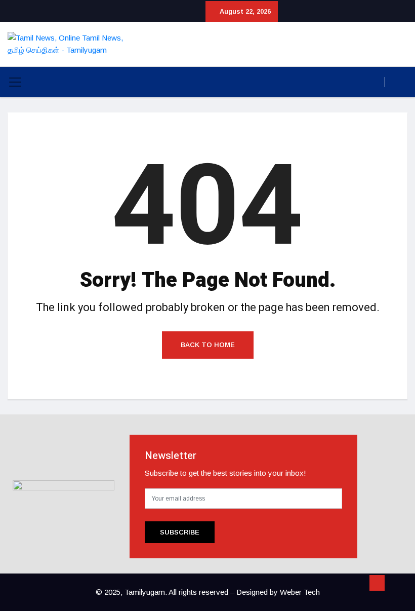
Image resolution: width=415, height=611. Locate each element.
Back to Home (208, 345)
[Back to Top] (377, 583)
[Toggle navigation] (15, 82)
